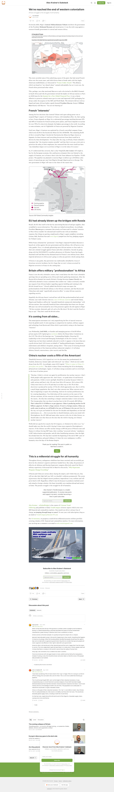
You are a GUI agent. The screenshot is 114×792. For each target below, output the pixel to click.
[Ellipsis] (84, 624)
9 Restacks (47, 588)
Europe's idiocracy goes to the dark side (43, 736)
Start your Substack (53, 785)
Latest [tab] (34, 719)
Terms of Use (64, 764)
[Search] (91, 2)
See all (32, 757)
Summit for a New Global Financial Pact (56, 96)
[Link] (26, 110)
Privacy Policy (69, 765)
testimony (54, 334)
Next (80, 599)
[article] (57, 728)
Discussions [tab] (41, 719)
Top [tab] (30, 719)
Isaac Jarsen (35, 624)
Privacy (56, 781)
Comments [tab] (32, 610)
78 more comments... (34, 712)
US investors (35, 519)
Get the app (64, 785)
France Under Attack (64, 83)
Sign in (109, 3)
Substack (49, 788)
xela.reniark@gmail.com (65, 523)
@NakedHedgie (44, 505)
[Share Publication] (94, 2)
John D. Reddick (36, 670)
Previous (34, 599)
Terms (60, 781)
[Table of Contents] (2, 396)
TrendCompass (55, 508)
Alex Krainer (35, 15)
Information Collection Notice (56, 765)
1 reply (35, 705)
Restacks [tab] (39, 610)
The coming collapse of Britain (39, 724)
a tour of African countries (62, 300)
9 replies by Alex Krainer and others (43, 664)
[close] (72, 740)
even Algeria (54, 236)
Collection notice (67, 781)
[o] (79, 727)
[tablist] (35, 610)
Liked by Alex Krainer (38, 626)
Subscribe (101, 3)
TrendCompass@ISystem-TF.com (47, 515)
